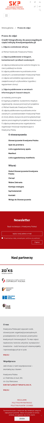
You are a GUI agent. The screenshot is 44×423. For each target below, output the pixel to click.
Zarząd (11, 178)
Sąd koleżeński (14, 191)
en (40, 6)
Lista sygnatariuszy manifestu (21, 158)
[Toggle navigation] (6, 15)
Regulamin (22, 400)
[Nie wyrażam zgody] (41, 415)
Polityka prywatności (22, 403)
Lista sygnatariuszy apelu (19, 149)
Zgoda (22, 419)
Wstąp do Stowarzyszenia (19, 200)
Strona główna (7, 28)
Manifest (12, 153)
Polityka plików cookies (22, 405)
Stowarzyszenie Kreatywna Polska (23, 140)
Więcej (6, 355)
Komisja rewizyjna (16, 187)
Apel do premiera (16, 145)
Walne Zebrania (15, 182)
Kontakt (11, 195)
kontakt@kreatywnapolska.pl (17, 385)
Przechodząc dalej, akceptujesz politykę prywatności (22, 238)
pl (35, 6)
